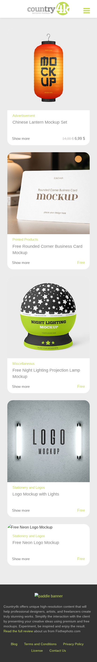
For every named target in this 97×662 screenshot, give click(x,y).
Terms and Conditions (40, 644)
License (37, 650)
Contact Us (57, 650)
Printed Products (25, 239)
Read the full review (18, 631)
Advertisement (23, 116)
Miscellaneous (23, 364)
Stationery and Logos (28, 487)
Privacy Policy (73, 644)
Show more (21, 139)
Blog (14, 644)
